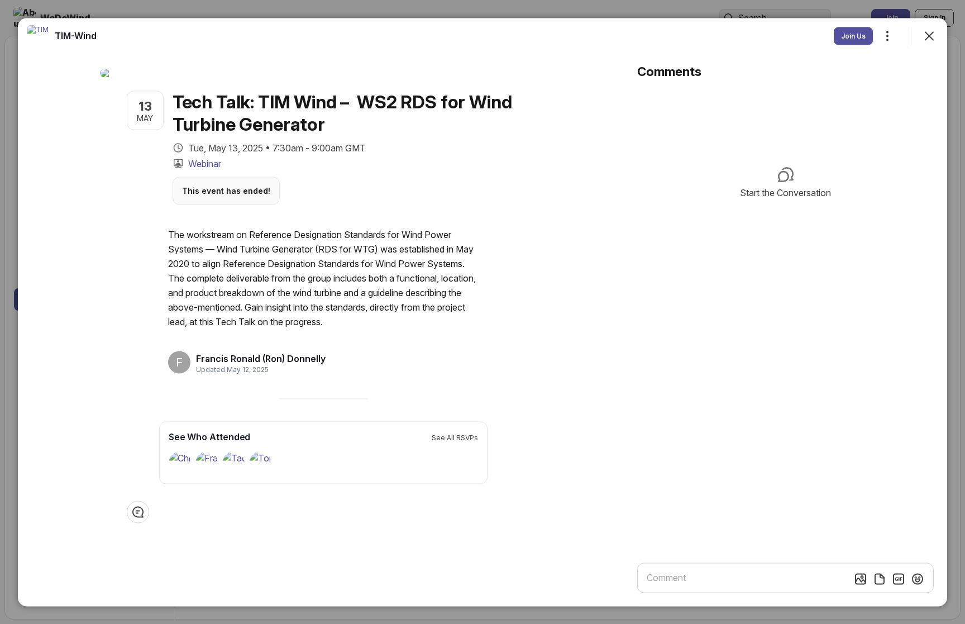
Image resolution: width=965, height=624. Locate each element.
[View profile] (38, 36)
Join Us (853, 35)
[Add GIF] (898, 579)
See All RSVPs (455, 437)
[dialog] (482, 312)
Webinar (204, 163)
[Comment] (138, 512)
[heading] (261, 358)
